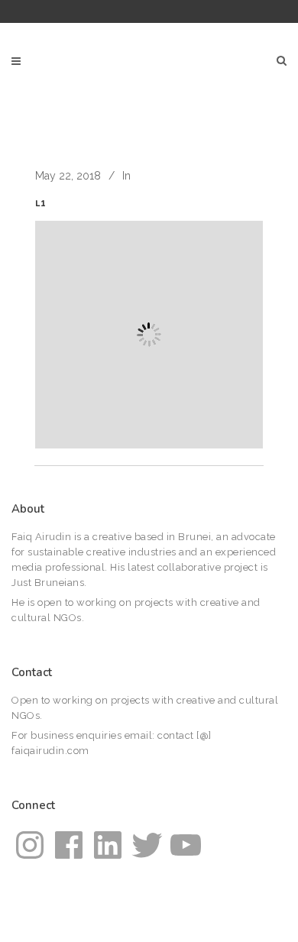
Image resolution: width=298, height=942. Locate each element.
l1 (41, 203)
